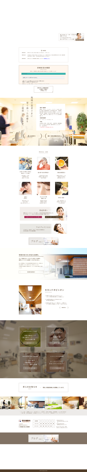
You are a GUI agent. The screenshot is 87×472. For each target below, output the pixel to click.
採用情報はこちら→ (47, 58)
